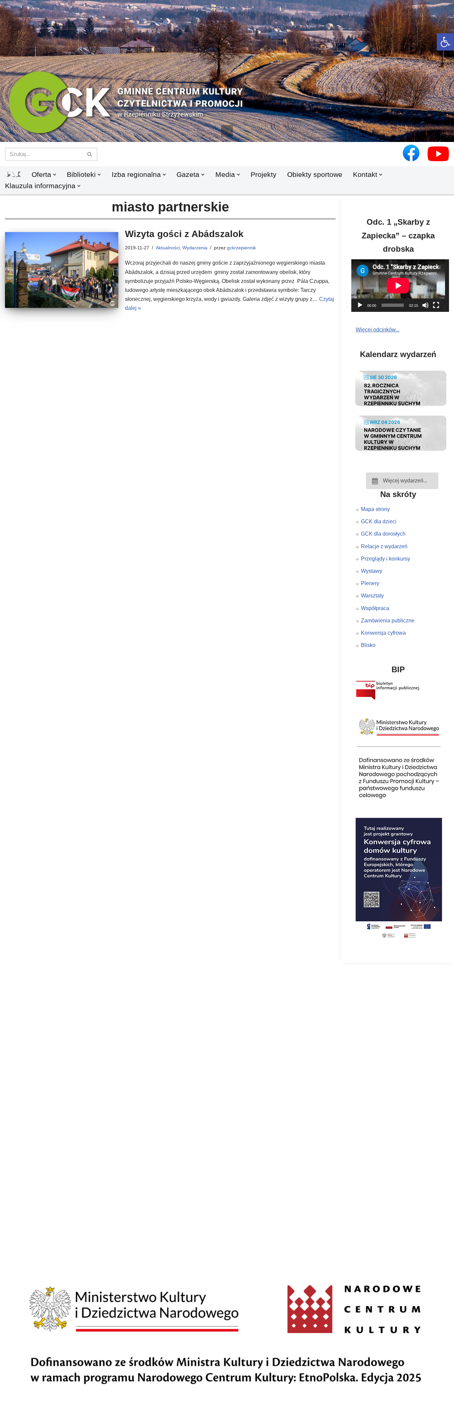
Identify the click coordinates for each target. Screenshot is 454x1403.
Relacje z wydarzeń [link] (384, 546)
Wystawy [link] (371, 571)
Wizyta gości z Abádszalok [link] (184, 234)
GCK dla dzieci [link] (379, 521)
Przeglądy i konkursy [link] (385, 559)
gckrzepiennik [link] (241, 247)
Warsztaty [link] (372, 595)
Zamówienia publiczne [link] (387, 620)
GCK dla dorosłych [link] (383, 534)
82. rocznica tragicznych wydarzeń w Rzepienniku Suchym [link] (392, 394)
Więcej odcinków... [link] (377, 329)
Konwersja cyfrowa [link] (383, 633)
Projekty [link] (264, 174)
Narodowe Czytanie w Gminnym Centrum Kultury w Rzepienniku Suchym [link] (393, 439)
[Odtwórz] (360, 305)
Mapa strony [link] (375, 509)
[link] (445, 42)
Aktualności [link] (168, 247)
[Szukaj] (89, 154)
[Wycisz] (425, 305)
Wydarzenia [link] (194, 247)
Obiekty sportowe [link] (314, 174)
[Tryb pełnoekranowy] (436, 305)
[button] (227, 131)
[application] (402, 285)
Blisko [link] (368, 645)
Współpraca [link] (375, 608)
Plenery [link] (370, 583)
